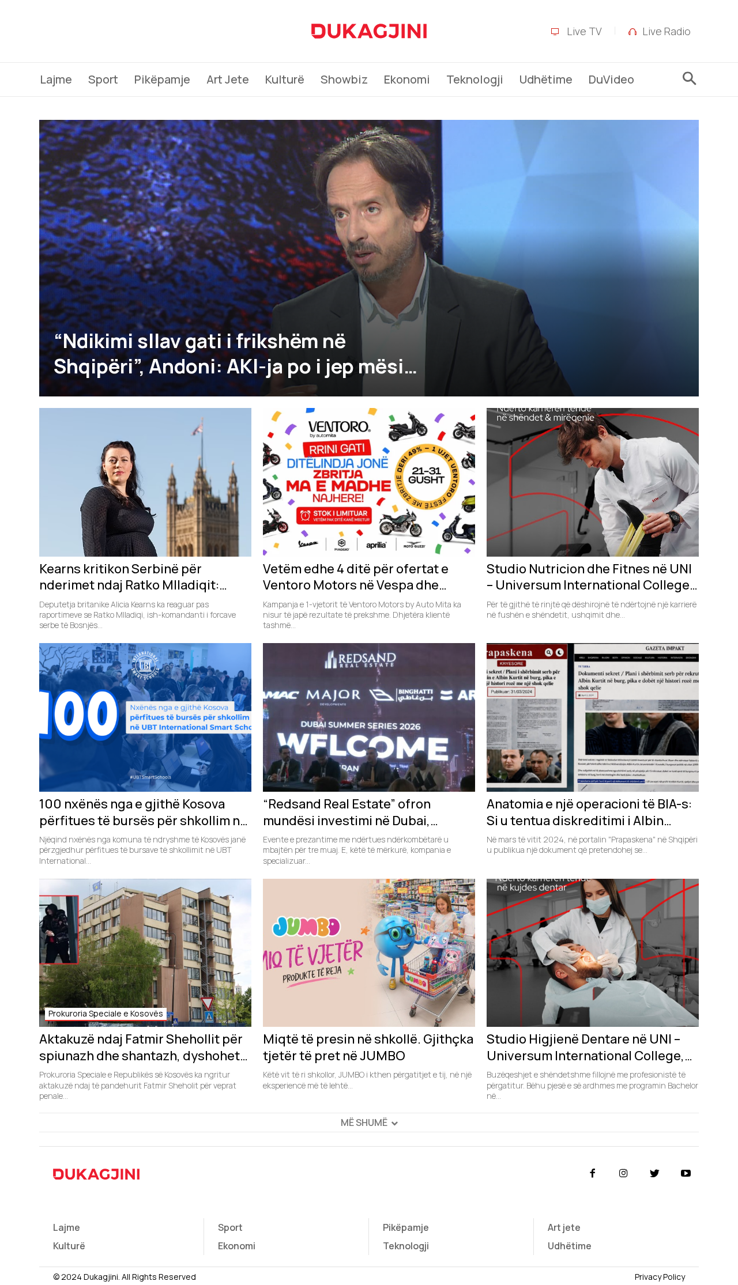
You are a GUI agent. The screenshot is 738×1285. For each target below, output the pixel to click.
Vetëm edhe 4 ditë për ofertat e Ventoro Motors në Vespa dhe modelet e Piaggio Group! (356, 577)
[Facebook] (592, 1173)
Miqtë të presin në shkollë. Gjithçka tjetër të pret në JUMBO (368, 1047)
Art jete (564, 1227)
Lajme (66, 1227)
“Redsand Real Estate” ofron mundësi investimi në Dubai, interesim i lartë (347, 812)
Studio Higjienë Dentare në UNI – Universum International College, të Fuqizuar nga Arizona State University (585, 1047)
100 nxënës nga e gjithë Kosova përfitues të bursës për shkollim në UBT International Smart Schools (143, 812)
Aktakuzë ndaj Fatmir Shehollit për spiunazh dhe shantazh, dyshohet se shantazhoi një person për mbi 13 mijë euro (144, 1047)
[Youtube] (686, 1173)
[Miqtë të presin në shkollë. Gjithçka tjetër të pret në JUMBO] (369, 953)
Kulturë (69, 1245)
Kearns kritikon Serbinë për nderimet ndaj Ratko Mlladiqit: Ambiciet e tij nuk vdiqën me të (130, 577)
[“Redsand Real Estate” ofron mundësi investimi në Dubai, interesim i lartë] (369, 717)
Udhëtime (570, 1245)
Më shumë (364, 1122)
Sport (230, 1227)
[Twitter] (655, 1173)
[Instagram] (623, 1173)
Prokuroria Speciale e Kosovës (105, 1013)
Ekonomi (236, 1245)
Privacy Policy (660, 1276)
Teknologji (406, 1245)
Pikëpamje (406, 1227)
